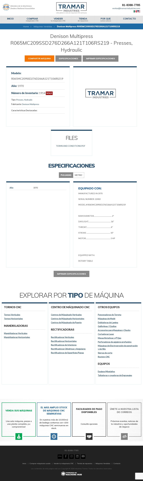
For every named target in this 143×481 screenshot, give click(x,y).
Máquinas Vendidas (43, 26)
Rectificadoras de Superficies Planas (67, 353)
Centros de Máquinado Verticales (66, 314)
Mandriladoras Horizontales (17, 337)
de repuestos (83, 19)
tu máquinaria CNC (58, 19)
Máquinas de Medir (106, 318)
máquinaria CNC (32, 19)
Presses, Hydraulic (24, 99)
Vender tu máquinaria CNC (64, 463)
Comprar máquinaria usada (40, 463)
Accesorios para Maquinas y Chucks (114, 330)
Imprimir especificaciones (100, 58)
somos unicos (105, 19)
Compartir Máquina (39, 58)
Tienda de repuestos (84, 463)
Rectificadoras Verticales (62, 337)
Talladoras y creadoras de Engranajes (115, 375)
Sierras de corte (105, 353)
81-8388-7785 (131, 5)
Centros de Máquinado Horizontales (67, 318)
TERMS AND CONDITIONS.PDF (70, 146)
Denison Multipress (30, 104)
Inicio (24, 463)
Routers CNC (104, 357)
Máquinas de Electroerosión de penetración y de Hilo (118, 347)
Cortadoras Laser (106, 334)
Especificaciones (68, 58)
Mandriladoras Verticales (15, 333)
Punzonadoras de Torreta (109, 314)
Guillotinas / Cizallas (107, 326)
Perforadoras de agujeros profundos (114, 342)
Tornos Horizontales (13, 318)
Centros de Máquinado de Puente (66, 322)
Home (26, 26)
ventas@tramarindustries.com (126, 8)
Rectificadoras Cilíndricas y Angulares (68, 349)
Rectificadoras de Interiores (64, 345)
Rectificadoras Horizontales (64, 341)
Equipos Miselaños (106, 371)
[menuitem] (10, 20)
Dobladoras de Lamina (108, 322)
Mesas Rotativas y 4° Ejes (109, 338)
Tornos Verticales (12, 314)
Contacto (117, 463)
